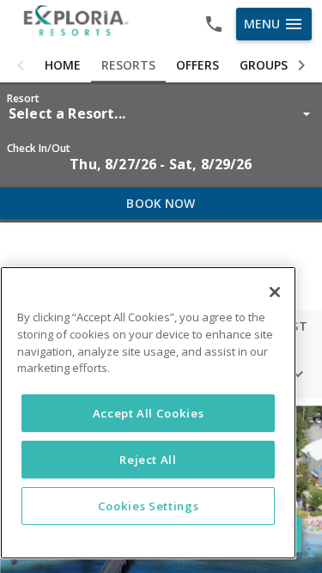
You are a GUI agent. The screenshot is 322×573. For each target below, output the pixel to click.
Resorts (128, 65)
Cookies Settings (148, 506)
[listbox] (161, 113)
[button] (20, 65)
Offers (197, 65)
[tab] (62, 65)
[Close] (275, 292)
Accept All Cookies (148, 413)
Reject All (148, 459)
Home (63, 65)
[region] (148, 412)
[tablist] (161, 65)
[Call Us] (214, 24)
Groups (264, 65)
